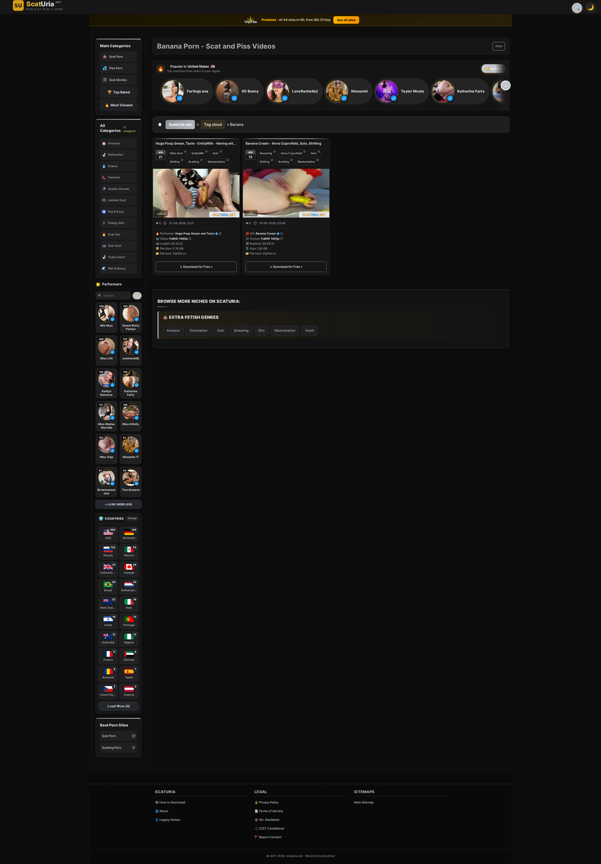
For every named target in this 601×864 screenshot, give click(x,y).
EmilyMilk (198, 153)
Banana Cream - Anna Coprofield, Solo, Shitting (283, 143)
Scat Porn (109, 736)
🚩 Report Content (268, 837)
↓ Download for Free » (196, 267)
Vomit (309, 330)
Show (498, 46)
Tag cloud (213, 124)
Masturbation (216, 161)
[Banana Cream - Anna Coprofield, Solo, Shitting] (286, 193)
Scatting (193, 161)
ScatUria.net (180, 124)
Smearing (266, 153)
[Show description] (165, 223)
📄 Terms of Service (268, 811)
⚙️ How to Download (170, 802)
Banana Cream (266, 233)
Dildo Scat (176, 153)
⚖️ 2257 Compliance (269, 828)
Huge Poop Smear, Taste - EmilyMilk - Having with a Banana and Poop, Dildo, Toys (196, 143)
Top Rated (119, 92)
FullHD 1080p (178, 238)
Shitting (175, 161)
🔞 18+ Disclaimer (267, 820)
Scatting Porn (111, 747)
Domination (198, 330)
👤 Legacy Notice (167, 820)
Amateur (173, 330)
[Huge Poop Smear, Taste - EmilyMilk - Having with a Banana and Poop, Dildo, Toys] (196, 193)
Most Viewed (118, 105)
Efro (261, 330)
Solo (215, 153)
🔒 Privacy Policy (266, 802)
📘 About (161, 811)
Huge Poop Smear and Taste (194, 233)
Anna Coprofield (291, 153)
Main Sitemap (364, 802)
